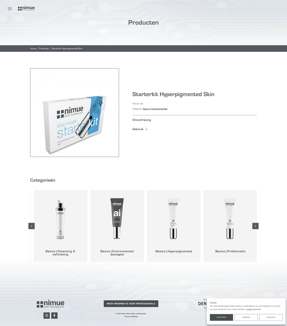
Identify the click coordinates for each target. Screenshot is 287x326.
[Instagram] (46, 315)
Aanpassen (270, 317)
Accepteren (221, 317)
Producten (44, 48)
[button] (255, 226)
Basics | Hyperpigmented (155, 109)
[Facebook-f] (54, 315)
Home (33, 48)
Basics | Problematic (228, 251)
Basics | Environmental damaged (115, 253)
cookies (249, 309)
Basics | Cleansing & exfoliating (58, 253)
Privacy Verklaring (131, 316)
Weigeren (246, 317)
